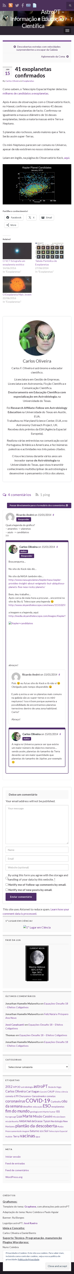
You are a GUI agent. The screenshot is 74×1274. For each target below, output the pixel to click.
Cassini (43, 1091)
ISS (58, 1111)
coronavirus (15, 1101)
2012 (9, 1087)
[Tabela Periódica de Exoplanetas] (49, 251)
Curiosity (56, 1101)
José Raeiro (31, 1223)
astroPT (40, 1086)
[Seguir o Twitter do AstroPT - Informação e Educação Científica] (17, 4)
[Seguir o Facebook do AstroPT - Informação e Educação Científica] (22, 4)
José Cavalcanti (14, 1024)
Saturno (34, 1131)
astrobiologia (27, 1087)
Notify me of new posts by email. (30, 889)
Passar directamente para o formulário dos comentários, (38, 505)
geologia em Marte (39, 1111)
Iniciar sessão (13, 1156)
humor (52, 1112)
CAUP (50, 1091)
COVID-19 (38, 1100)
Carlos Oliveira (13, 81)
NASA (22, 1121)
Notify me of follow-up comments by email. (37, 884)
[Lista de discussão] (28, 4)
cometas (51, 1096)
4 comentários (19, 494)
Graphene (30, 1206)
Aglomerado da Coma (53, 56)
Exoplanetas (28, 81)
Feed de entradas (15, 1163)
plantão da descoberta (36, 1125)
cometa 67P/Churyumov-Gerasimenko (25, 1096)
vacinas (27, 1135)
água (38, 1136)
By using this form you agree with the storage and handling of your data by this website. (38, 877)
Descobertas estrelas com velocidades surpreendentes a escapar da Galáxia (38, 48)
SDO (42, 1131)
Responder (23, 519)
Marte (27, 1116)
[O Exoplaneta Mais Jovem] (17, 284)
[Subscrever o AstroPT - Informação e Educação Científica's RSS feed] (4, 4)
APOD (16, 1086)
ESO (47, 1105)
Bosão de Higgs (54, 1087)
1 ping (44, 494)
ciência (64, 1091)
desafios (27, 1106)
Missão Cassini (42, 1116)
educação (37, 1106)
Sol (46, 1131)
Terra (16, 1136)
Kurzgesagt (10, 1117)
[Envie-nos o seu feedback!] (35, 4)
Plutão (60, 1126)
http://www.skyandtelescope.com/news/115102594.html (41, 605)
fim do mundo (17, 1111)
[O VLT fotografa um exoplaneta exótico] (17, 251)
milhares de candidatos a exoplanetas (25, 93)
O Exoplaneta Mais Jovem (17, 294)
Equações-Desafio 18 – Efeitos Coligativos (43, 1035)
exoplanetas (57, 1106)
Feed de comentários (17, 1170)
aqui (66, 157)
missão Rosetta (11, 1121)
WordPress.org (13, 1176)
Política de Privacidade (28, 1259)
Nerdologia (57, 1121)
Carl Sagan (32, 1091)
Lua (19, 1116)
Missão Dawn (59, 1117)
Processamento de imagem (17, 1131)
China (58, 1091)
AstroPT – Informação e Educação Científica (37, 18)
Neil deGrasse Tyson (38, 1121)
